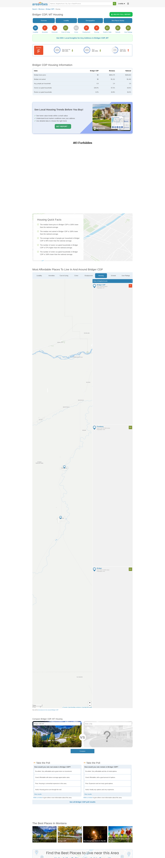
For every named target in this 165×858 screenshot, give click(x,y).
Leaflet (90, 707)
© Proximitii (64, 707)
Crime (76, 275)
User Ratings (126, 275)
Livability (120, 3)
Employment (89, 275)
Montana (41, 9)
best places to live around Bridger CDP (48, 710)
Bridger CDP (50, 9)
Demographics (90, 20)
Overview (44, 20)
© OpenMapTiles (85, 707)
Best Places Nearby (118, 20)
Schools (113, 275)
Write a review (37, 797)
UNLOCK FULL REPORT (122, 14)
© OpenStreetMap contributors (74, 707)
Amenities (52, 275)
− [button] (89, 705)
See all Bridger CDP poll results (82, 802)
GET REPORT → (63, 126)
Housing (101, 275)
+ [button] (89, 702)
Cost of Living (64, 275)
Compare (82, 751)
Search (34, 9)
